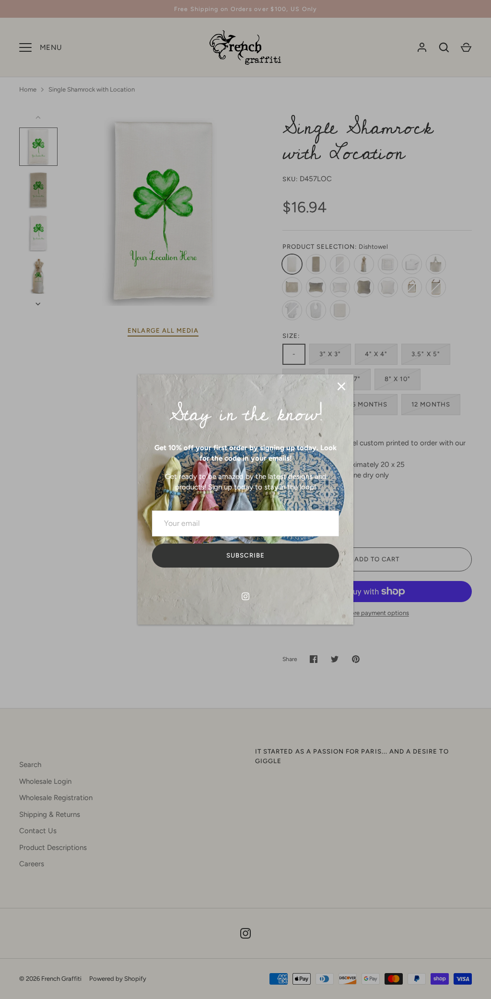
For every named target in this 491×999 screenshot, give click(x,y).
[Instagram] (245, 596)
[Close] (341, 386)
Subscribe (245, 555)
